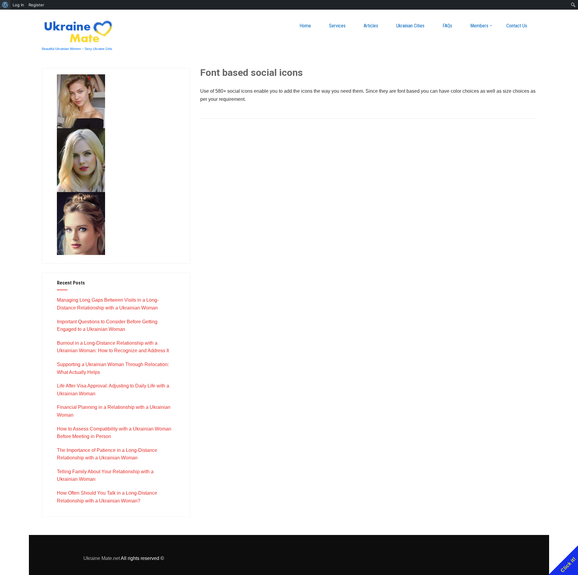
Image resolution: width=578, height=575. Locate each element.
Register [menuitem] (36, 4)
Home (305, 26)
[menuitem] (5, 5)
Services (337, 26)
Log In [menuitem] (18, 4)
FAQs (447, 26)
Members (479, 26)
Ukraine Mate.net (101, 558)
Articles (371, 26)
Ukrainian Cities (410, 26)
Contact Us (516, 26)
